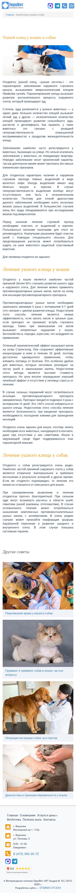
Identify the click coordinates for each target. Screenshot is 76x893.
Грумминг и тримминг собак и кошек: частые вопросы (34, 673)
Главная (12, 815)
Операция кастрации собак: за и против (31, 738)
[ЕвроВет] (12, 5)
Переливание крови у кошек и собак (29, 613)
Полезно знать (32, 819)
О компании (27, 815)
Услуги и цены (46, 815)
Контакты (49, 819)
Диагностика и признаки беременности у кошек (36, 795)
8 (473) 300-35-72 (26, 853)
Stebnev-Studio (50, 887)
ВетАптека (14, 819)
